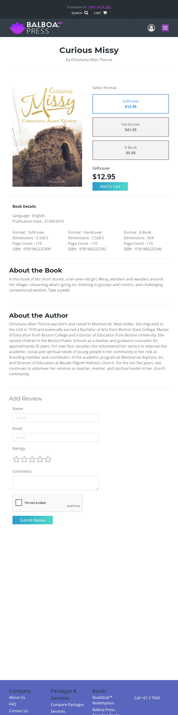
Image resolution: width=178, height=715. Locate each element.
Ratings (19, 448)
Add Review (25, 398)
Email (17, 428)
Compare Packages (67, 704)
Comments (22, 471)
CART (98, 13)
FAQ (12, 704)
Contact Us (18, 710)
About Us (17, 697)
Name (18, 408)
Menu (167, 28)
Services (58, 711)
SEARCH (77, 13)
